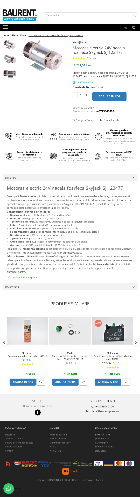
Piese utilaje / (20, 35)
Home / (7, 35)
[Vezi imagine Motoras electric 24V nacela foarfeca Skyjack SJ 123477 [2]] (10, 73)
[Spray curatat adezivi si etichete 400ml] (27, 331)
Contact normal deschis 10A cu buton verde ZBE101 (113, 357)
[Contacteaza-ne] (125, 27)
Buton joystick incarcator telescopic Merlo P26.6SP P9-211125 (70, 357)
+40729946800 (104, 406)
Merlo (70, 352)
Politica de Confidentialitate (19, 442)
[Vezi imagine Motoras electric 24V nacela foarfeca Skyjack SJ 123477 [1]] (10, 59)
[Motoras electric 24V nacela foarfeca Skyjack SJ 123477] (43, 56)
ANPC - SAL (55, 450)
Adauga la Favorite (85, 120)
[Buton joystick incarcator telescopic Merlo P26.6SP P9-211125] (70, 331)
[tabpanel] (43, 56)
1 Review (91, 57)
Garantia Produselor (60, 442)
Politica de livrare (13, 446)
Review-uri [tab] (13, 286)
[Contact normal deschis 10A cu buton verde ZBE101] (112, 331)
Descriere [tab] (10, 177)
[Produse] (6, 28)
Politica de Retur (58, 438)
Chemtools (27, 352)
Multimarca (112, 352)
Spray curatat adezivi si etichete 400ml (27, 356)
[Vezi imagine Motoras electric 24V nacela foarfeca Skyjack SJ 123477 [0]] (10, 44)
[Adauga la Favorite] (40, 382)
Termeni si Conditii (14, 438)
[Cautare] (134, 15)
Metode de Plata (58, 434)
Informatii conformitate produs (23, 277)
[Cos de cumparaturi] (133, 27)
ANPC (53, 446)
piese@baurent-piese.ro (104, 411)
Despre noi (10, 434)
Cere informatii (111, 120)
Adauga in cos (109, 96)
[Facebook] (38, 412)
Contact (9, 450)
